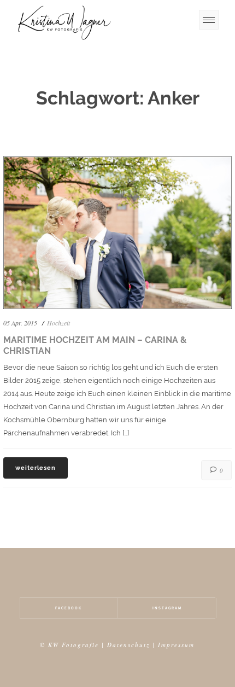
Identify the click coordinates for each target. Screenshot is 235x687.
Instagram (167, 608)
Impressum (176, 645)
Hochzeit (58, 322)
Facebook (68, 608)
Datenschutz (128, 645)
